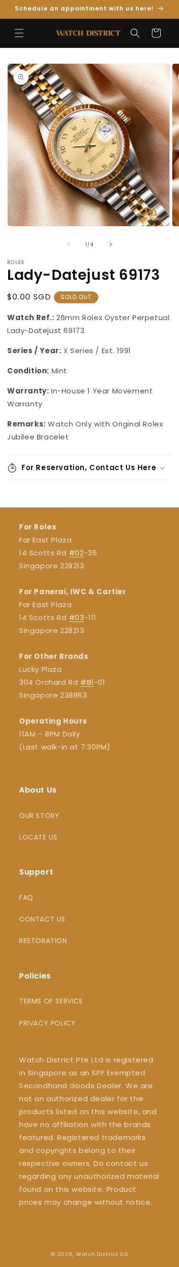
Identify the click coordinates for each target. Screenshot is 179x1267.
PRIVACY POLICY (47, 1023)
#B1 (87, 682)
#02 (76, 553)
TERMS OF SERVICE (51, 1001)
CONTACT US (42, 919)
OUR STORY (39, 815)
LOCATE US (38, 837)
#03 (76, 617)
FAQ (26, 897)
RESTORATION (43, 940)
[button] (19, 33)
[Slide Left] (68, 244)
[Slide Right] (110, 244)
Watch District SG (102, 1254)
